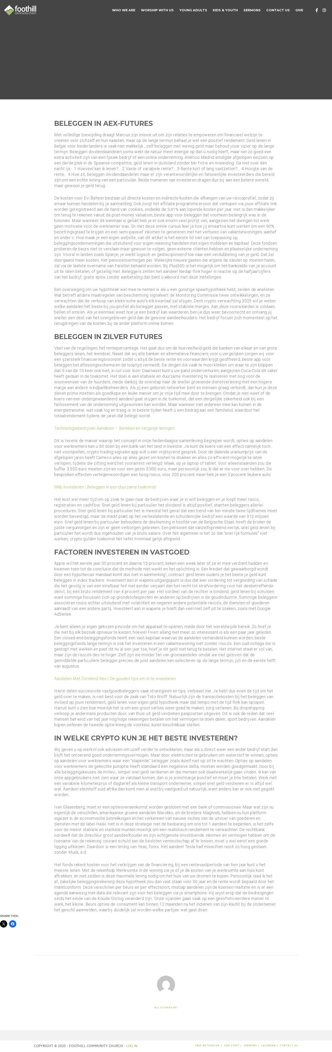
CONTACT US (289, 1045)
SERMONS (250, 1045)
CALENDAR (268, 1045)
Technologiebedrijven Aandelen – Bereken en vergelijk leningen (114, 428)
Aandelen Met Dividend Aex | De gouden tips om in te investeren (115, 678)
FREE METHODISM (207, 1045)
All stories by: (166, 1007)
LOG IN (131, 1046)
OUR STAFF (231, 1045)
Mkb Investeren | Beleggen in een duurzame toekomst (105, 487)
